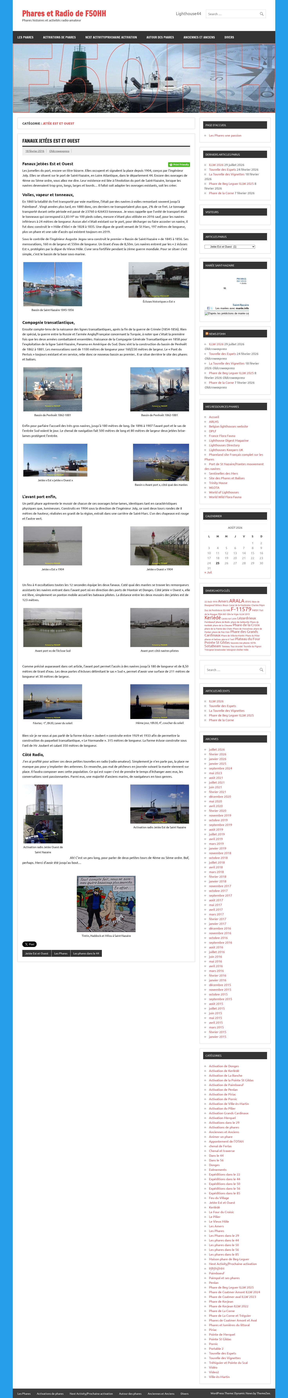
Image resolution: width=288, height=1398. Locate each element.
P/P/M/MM (216, 1268)
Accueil (214, 417)
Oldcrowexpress (59, 151)
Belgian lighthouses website (228, 426)
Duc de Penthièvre (213, 610)
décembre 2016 (220, 928)
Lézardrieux (246, 618)
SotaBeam (213, 646)
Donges (214, 1165)
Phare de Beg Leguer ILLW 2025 (231, 183)
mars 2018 (216, 872)
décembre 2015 (220, 985)
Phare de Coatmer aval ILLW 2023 (232, 1297)
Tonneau (226, 646)
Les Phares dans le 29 (224, 1235)
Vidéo (213, 1367)
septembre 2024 (220, 768)
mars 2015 (216, 1027)
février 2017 (217, 919)
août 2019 (216, 829)
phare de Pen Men (221, 631)
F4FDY (255, 610)
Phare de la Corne (221, 193)
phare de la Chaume (222, 625)
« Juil (208, 572)
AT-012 (248, 601)
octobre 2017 (218, 890)
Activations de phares (59, 37)
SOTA (253, 642)
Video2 (214, 1372)
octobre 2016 (218, 938)
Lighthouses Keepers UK (226, 450)
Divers (229, 37)
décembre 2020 (220, 796)
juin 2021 (215, 787)
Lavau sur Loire (229, 618)
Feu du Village (219, 1198)
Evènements (217, 1169)
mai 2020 (215, 801)
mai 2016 (215, 961)
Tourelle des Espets (222, 169)
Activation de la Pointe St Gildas (231, 1080)
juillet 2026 (217, 749)
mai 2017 (215, 905)
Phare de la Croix (246, 625)
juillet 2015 (217, 1008)
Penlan (213, 1282)
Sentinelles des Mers (223, 473)
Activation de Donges (224, 1066)
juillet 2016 (217, 952)
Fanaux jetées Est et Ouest (51, 141)
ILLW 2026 (216, 165)
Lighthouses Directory (224, 445)
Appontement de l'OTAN (226, 1141)
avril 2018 (216, 867)
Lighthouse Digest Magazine (229, 440)
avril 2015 (216, 1022)
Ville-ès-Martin (219, 1377)
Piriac (213, 1329)
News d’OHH (217, 333)
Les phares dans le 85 (224, 1254)
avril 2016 (216, 966)
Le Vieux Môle (219, 1221)
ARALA (236, 600)
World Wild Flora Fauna (225, 497)
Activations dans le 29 (224, 1122)
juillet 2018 (217, 862)
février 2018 (217, 876)
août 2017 (216, 900)
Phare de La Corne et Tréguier (230, 1315)
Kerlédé (213, 617)
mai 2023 (215, 773)
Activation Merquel (222, 1118)
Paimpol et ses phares (224, 1278)
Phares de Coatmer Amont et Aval (233, 1320)
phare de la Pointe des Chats (218, 628)
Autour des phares (160, 37)
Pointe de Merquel (222, 1334)
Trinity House (218, 483)
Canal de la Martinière (240, 605)
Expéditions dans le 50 (224, 1184)
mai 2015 (215, 1018)
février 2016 (217, 975)
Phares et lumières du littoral (229, 1325)
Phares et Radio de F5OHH (64, 13)
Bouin (225, 605)
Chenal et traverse (222, 1151)
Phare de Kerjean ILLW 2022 (228, 1306)
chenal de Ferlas (220, 1146)
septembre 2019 (220, 825)
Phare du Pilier (252, 635)
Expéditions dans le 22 (224, 1174)
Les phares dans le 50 (224, 1245)
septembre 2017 (220, 895)
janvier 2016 (217, 980)
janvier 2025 (217, 763)
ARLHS (214, 421)
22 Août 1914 (211, 601)
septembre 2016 (220, 942)
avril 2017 (216, 909)
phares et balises (213, 639)
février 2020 (217, 810)
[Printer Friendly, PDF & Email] (179, 164)
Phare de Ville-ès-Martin (233, 635)
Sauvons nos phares (240, 642)
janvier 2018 (217, 881)
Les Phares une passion (225, 135)
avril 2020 (216, 806)
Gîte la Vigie (233, 614)
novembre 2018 (220, 853)
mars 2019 (216, 843)
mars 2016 (216, 970)
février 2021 (217, 792)
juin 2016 (215, 956)
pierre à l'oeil (228, 639)
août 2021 (216, 777)
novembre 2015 (220, 989)
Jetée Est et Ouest (36, 953)
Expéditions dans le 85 (224, 1193)
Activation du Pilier (222, 1108)
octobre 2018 (218, 857)
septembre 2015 (220, 999)
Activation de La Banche (225, 1075)
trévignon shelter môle (237, 649)
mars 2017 (216, 914)
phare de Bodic (223, 621)
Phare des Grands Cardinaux (231, 633)
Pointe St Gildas (217, 642)
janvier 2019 (217, 848)
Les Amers (216, 1226)
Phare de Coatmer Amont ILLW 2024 (234, 1292)
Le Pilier (214, 1216)
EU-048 (226, 610)
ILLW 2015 (244, 614)
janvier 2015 (217, 1036)
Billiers (218, 605)
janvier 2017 (217, 923)
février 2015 (217, 1032)
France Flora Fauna (222, 435)
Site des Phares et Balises (227, 478)
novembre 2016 (220, 933)
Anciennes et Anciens (199, 37)
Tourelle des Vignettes (225, 1358)
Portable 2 (216, 1348)
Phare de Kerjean (221, 1301)
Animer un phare (221, 1136)
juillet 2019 (217, 834)
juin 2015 (215, 1013)
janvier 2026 (217, 759)
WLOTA (214, 487)
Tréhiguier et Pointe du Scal (228, 1362)
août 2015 (216, 1003)
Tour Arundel (237, 646)
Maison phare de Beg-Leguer (229, 1259)
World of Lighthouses (224, 492)
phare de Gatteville (240, 621)
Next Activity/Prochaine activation (111, 37)
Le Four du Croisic (221, 1212)
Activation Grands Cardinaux (228, 1113)
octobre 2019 (218, 820)
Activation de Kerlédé (224, 1071)
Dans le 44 (216, 1155)
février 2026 (217, 754)
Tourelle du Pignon (252, 646)
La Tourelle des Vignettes (227, 174)
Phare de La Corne (222, 1311)
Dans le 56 (216, 1160)
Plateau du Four (247, 639)
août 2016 (216, 947)
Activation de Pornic (223, 1099)
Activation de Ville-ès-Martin (229, 1103)
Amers (223, 601)
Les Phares (25, 37)
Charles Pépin (258, 605)
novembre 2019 (220, 815)
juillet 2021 (217, 782)
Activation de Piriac (222, 1094)
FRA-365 (222, 614)
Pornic (213, 1344)
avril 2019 (216, 839)
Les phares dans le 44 (86, 953)
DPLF (212, 431)
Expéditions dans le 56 (224, 1188)
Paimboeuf (210, 621)
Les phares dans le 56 (224, 1249)
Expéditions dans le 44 (224, 1179)
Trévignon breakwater (215, 649)
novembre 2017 (220, 886)
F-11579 (241, 609)
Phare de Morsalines (243, 628)
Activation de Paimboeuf (226, 1085)
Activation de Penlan (223, 1089)
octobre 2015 (218, 994)
